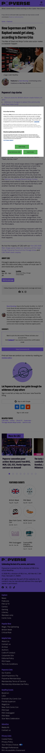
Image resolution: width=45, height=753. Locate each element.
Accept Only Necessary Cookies (15, 152)
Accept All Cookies (30, 152)
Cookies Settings (22, 146)
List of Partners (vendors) (8, 140)
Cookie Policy (36, 121)
